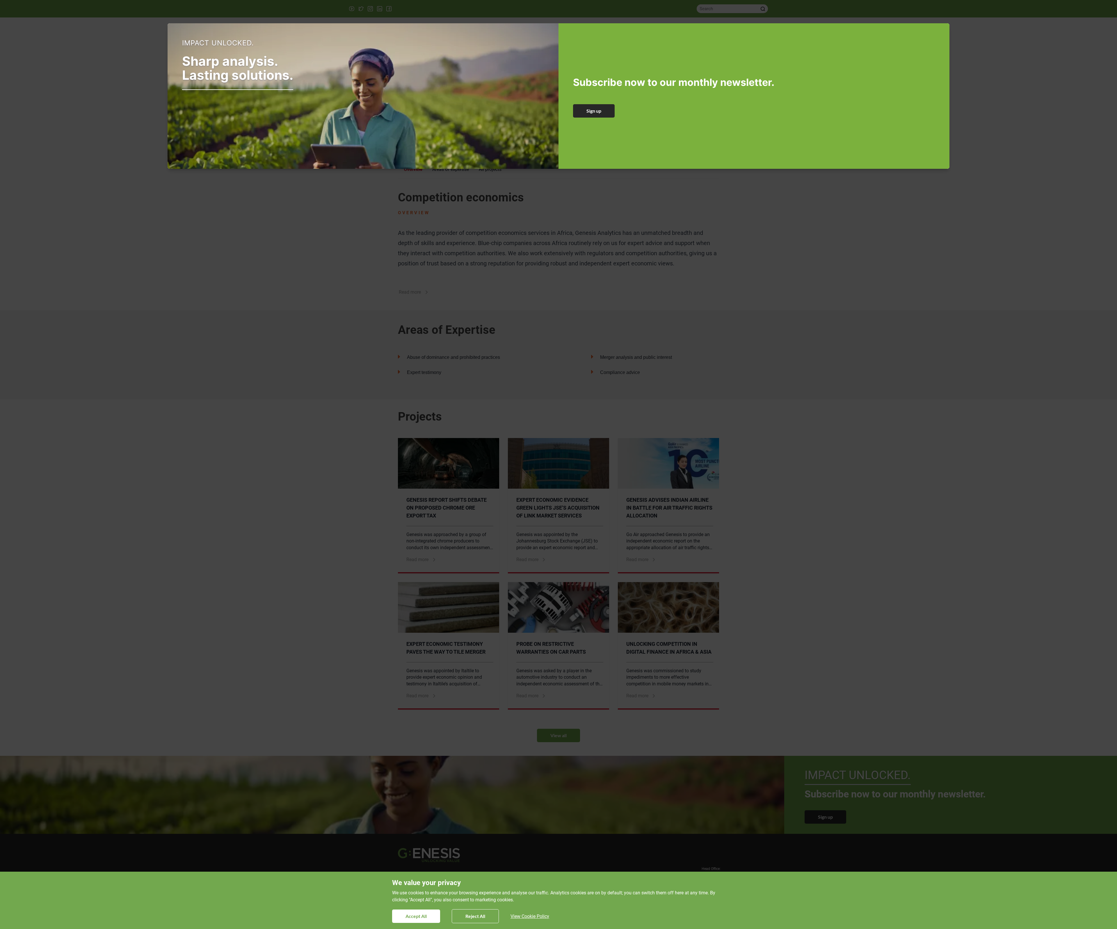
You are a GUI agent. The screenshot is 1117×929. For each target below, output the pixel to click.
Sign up (593, 111)
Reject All (475, 916)
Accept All (416, 916)
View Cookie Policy (530, 916)
